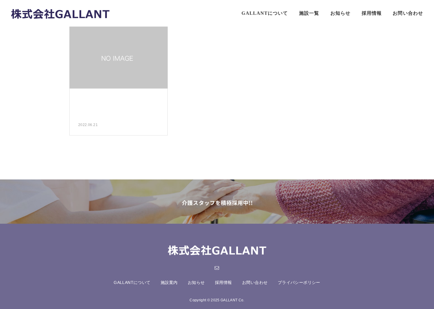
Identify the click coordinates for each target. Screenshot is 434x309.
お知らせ (340, 13)
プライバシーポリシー (299, 282)
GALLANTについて (265, 13)
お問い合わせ (408, 13)
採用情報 (372, 13)
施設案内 (169, 282)
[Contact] (217, 268)
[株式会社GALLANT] (60, 13)
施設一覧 (309, 13)
